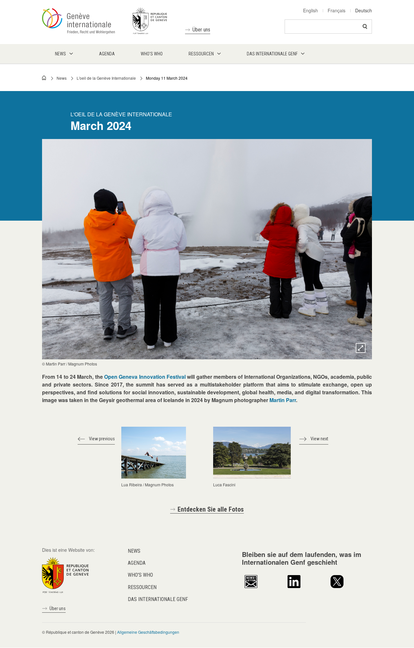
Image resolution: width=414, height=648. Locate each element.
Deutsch (363, 10)
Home (44, 77)
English (310, 10)
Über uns (201, 30)
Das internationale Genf (158, 599)
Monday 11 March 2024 (167, 78)
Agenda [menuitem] (107, 53)
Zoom (360, 348)
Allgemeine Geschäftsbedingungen (148, 632)
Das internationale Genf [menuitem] (272, 53)
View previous (102, 438)
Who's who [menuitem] (152, 53)
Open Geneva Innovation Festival (145, 376)
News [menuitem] (60, 53)
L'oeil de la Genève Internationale (106, 78)
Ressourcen (142, 587)
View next (319, 438)
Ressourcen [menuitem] (201, 53)
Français (336, 10)
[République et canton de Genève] (65, 574)
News (62, 78)
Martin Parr (282, 400)
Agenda (137, 563)
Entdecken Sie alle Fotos (211, 509)
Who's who (140, 575)
